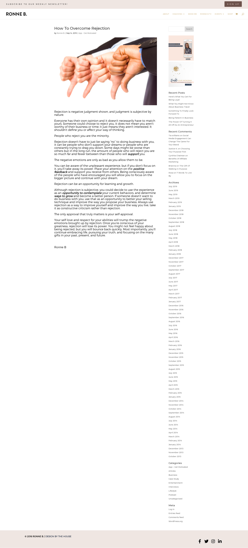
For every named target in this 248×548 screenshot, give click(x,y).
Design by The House (58, 536)
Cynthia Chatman (177, 155)
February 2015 (175, 393)
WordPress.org (176, 521)
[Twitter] (206, 541)
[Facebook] (200, 541)
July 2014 (173, 421)
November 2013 (176, 452)
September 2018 (176, 222)
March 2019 (174, 198)
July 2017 (173, 278)
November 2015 (176, 357)
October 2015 (175, 361)
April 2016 (173, 337)
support (133, 154)
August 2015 (174, 369)
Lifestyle (172, 491)
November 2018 (176, 214)
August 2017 (174, 274)
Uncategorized (175, 499)
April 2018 (173, 242)
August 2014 (174, 417)
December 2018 (176, 210)
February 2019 (175, 202)
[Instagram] (213, 541)
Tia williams (174, 135)
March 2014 (174, 436)
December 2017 (176, 258)
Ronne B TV (205, 14)
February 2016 (175, 345)
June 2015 (173, 377)
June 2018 (173, 234)
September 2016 (176, 317)
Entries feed (174, 513)
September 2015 (176, 365)
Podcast (172, 495)
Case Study (174, 479)
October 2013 (175, 456)
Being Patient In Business (181, 118)
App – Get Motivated (178, 467)
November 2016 (176, 309)
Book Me (192, 14)
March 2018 (174, 246)
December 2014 (176, 401)
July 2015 (173, 373)
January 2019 (175, 206)
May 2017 (173, 286)
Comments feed (176, 517)
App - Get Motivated (87, 33)
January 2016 (175, 349)
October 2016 (175, 313)
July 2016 (173, 325)
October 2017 (175, 266)
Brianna (172, 166)
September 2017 (176, 270)
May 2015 (173, 381)
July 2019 (173, 186)
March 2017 (174, 294)
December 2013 (176, 448)
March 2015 (174, 389)
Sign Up (233, 4)
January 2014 (175, 444)
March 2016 (174, 341)
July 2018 (173, 230)
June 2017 (173, 282)
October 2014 (175, 409)
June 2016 (173, 329)
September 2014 (176, 413)
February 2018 (175, 250)
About (166, 14)
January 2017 (175, 301)
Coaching (177, 14)
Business (173, 475)
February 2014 (175, 440)
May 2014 (173, 429)
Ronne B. (61, 33)
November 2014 (176, 405)
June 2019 (173, 190)
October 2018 (175, 218)
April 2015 (173, 385)
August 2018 (174, 226)
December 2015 (176, 353)
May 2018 (173, 238)
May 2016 (173, 333)
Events (218, 14)
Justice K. (173, 149)
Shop (230, 14)
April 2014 (173, 432)
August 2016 (174, 321)
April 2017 (173, 290)
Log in (171, 509)
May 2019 (173, 194)
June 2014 (173, 425)
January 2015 (175, 397)
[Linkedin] (220, 541)
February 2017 (175, 297)
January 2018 (175, 254)
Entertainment (176, 483)
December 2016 (176, 305)
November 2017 (176, 262)
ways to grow (63, 196)
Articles (172, 471)
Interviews (174, 487)
